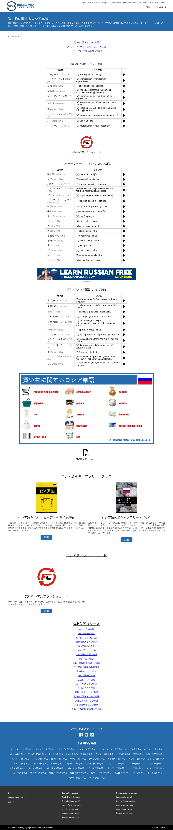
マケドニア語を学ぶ (117, 763)
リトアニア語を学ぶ (117, 768)
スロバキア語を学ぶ (58, 773)
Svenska (145, 3)
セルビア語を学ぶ (19, 773)
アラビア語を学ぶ (67, 749)
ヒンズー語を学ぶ (156, 759)
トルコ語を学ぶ (155, 773)
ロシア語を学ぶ (15, 36)
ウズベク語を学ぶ (97, 778)
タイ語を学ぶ (139, 773)
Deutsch (90, 3)
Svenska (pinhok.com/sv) (125, 801)
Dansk (152, 3)
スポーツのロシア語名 (86, 684)
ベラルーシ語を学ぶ (153, 749)
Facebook (154, 828)
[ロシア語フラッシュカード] (46, 591)
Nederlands (132, 3)
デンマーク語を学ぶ (104, 754)
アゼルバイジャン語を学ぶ (110, 749)
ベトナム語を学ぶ (17, 754)
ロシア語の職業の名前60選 (86, 667)
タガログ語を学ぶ (122, 773)
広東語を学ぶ (57, 763)
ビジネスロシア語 (86, 688)
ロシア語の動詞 (86, 659)
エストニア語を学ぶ (155, 754)
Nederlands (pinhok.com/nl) (126, 793)
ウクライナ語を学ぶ (77, 778)
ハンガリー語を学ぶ (117, 759)
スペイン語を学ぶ (38, 773)
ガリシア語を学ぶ (59, 759)
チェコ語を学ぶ (56, 754)
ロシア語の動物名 (86, 633)
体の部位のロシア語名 (86, 642)
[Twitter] (86, 735)
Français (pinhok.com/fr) (71, 801)
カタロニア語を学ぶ (75, 763)
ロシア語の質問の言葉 (86, 654)
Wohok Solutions (47, 828)
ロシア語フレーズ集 (86, 650)
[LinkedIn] (92, 735)
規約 (9, 793)
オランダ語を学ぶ (17, 768)
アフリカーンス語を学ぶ (22, 749)
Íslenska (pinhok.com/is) (125, 813)
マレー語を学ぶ (136, 763)
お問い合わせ (159, 7)
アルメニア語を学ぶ (86, 749)
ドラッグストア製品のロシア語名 (86, 51)
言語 (148, 7)
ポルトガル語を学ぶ (77, 768)
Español (112, 3)
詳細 (46, 537)
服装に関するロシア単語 (86, 692)
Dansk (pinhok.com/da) (124, 805)
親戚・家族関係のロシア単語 (86, 663)
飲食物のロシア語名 (86, 671)
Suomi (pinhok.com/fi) (124, 797)
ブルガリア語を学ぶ (37, 754)
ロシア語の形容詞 (86, 675)
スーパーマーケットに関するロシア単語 (86, 47)
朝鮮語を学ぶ (72, 754)
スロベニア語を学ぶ (79, 773)
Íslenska (163, 3)
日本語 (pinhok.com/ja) (70, 817)
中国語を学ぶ (86, 754)
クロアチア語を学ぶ (96, 763)
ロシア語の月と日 (86, 646)
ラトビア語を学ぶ (97, 768)
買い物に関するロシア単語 (86, 42)
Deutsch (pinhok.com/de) (71, 797)
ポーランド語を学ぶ (56, 768)
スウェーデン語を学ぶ (101, 773)
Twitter (162, 828)
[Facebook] (81, 735)
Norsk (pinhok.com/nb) (124, 809)
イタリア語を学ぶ (40, 763)
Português (105, 3)
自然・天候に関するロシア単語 (86, 709)
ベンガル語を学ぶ (133, 749)
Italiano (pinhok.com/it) (70, 813)
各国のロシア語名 (86, 680)
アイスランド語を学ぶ (46, 749)
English (83, 3)
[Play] (124, 75)
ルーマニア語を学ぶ (155, 768)
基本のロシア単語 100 (86, 638)
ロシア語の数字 (86, 629)
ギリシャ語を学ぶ (78, 759)
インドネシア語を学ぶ (19, 763)
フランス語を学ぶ (40, 759)
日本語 (124, 3)
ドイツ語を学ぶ (123, 754)
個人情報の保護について (17, 798)
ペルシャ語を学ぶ (36, 768)
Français (97, 3)
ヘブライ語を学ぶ (137, 759)
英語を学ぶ (138, 754)
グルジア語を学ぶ (97, 759)
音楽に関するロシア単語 (86, 705)
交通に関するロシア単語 (86, 701)
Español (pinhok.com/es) (71, 809)
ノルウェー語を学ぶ (155, 763)
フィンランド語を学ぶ (19, 759)
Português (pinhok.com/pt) (71, 805)
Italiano (118, 3)
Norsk (157, 3)
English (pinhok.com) (70, 793)
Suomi (139, 3)
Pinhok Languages (21, 828)
